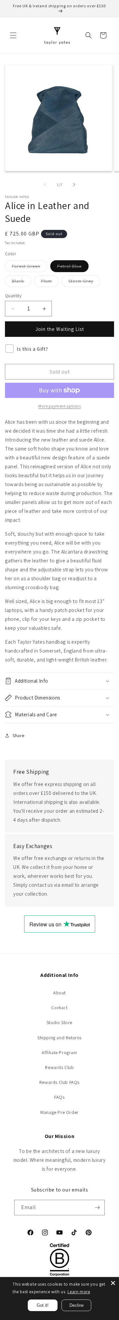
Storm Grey (84, 282)
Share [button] (18, 735)
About (59, 993)
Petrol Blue (73, 267)
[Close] (113, 1283)
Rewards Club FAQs (59, 1082)
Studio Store (59, 1022)
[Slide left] (45, 184)
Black (21, 282)
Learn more (78, 1292)
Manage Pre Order (59, 1112)
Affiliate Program (59, 1052)
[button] (13, 35)
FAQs (59, 1097)
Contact (59, 1008)
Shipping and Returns (59, 1038)
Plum (50, 282)
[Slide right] (74, 184)
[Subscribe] (97, 1207)
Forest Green (29, 267)
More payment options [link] (59, 406)
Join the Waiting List (59, 329)
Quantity (13, 296)
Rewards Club (59, 1067)
